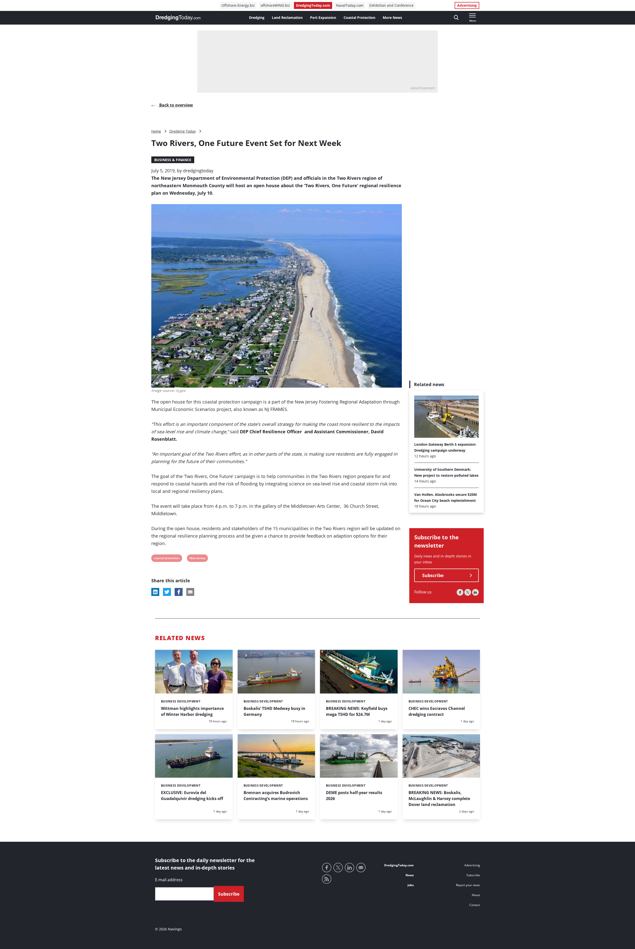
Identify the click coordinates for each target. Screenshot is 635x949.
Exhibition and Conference (391, 5)
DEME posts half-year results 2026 (354, 795)
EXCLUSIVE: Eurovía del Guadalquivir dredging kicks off (192, 795)
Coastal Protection (359, 17)
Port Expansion (323, 17)
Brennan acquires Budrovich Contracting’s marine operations (276, 795)
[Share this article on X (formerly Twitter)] (167, 592)
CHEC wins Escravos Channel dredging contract (437, 711)
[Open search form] (456, 18)
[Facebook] (460, 592)
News (410, 875)
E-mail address (169, 879)
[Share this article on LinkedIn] (155, 592)
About (476, 895)
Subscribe (433, 576)
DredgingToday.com (313, 5)
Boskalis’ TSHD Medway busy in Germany (274, 711)
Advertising (467, 5)
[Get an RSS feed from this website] (326, 879)
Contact (474, 905)
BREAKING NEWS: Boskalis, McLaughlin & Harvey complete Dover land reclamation (439, 798)
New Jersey (197, 559)
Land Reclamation (287, 17)
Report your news (468, 885)
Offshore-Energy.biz (238, 5)
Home (156, 131)
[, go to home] (178, 18)
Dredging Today (182, 131)
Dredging (256, 17)
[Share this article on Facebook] (179, 592)
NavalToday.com (349, 5)
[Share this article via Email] (190, 592)
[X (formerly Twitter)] (467, 592)
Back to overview (175, 105)
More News (392, 17)
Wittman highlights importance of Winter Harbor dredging (192, 711)
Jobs (411, 885)
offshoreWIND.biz (275, 5)
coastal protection (167, 559)
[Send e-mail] (361, 867)
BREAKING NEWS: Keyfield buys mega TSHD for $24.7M (356, 711)
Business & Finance (172, 159)
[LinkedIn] (475, 592)
